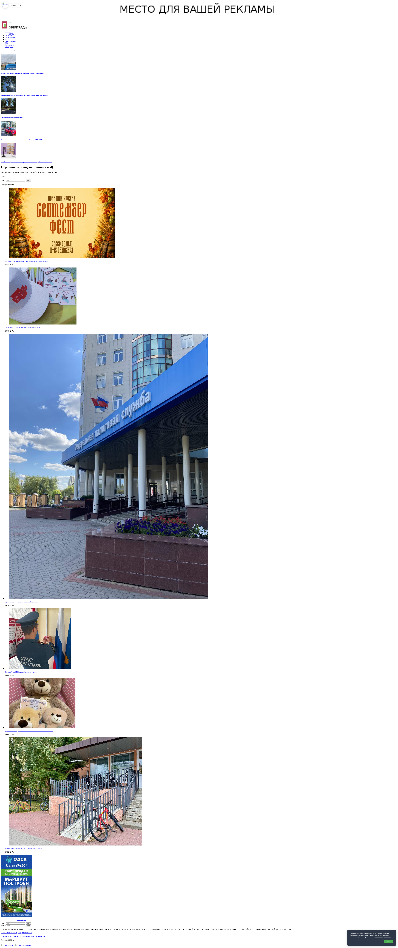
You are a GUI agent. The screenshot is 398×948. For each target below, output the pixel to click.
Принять (388, 941)
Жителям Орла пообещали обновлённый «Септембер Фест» (26, 261)
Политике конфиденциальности (383, 937)
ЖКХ (7, 39)
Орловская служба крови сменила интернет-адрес (22, 327)
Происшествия (10, 37)
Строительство (10, 41)
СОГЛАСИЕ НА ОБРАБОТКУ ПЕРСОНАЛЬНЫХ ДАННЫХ (23, 936)
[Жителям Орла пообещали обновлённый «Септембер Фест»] (62, 258)
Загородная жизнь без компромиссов (12, 117)
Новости (8, 32)
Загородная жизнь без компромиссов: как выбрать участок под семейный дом (25, 95)
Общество (8, 35)
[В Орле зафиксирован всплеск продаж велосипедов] (75, 845)
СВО (6, 43)
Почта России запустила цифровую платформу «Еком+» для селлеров (22, 73)
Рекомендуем (9, 45)
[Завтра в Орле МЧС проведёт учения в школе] (40, 668)
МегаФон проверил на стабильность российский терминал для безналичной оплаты (26, 162)
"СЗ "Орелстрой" (21, 920)
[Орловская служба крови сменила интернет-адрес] (42, 324)
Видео (11, 34)
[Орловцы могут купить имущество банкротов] (108, 598)
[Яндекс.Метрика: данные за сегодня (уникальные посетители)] (7, 945)
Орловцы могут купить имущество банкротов (21, 602)
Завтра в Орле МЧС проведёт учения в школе (21, 672)
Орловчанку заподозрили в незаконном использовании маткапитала (29, 731)
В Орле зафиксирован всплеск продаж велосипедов (23, 848)
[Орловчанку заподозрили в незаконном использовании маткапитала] (42, 727)
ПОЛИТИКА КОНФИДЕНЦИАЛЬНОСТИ (16, 933)
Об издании (9, 47)
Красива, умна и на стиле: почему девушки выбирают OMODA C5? (21, 140)
